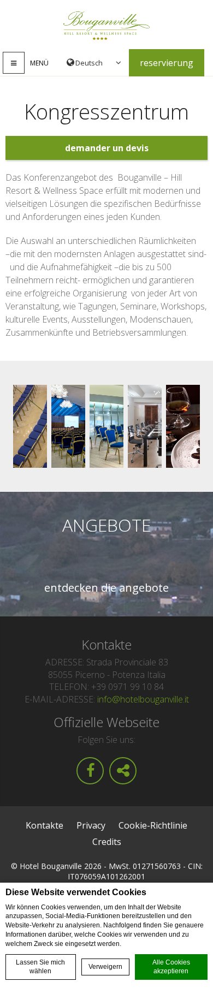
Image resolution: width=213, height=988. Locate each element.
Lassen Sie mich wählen (40, 967)
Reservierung (166, 63)
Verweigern (105, 967)
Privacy (90, 825)
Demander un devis (107, 148)
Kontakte (44, 825)
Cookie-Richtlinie (153, 825)
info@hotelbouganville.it (143, 699)
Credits (106, 842)
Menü (39, 63)
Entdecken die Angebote (106, 587)
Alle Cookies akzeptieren (171, 967)
